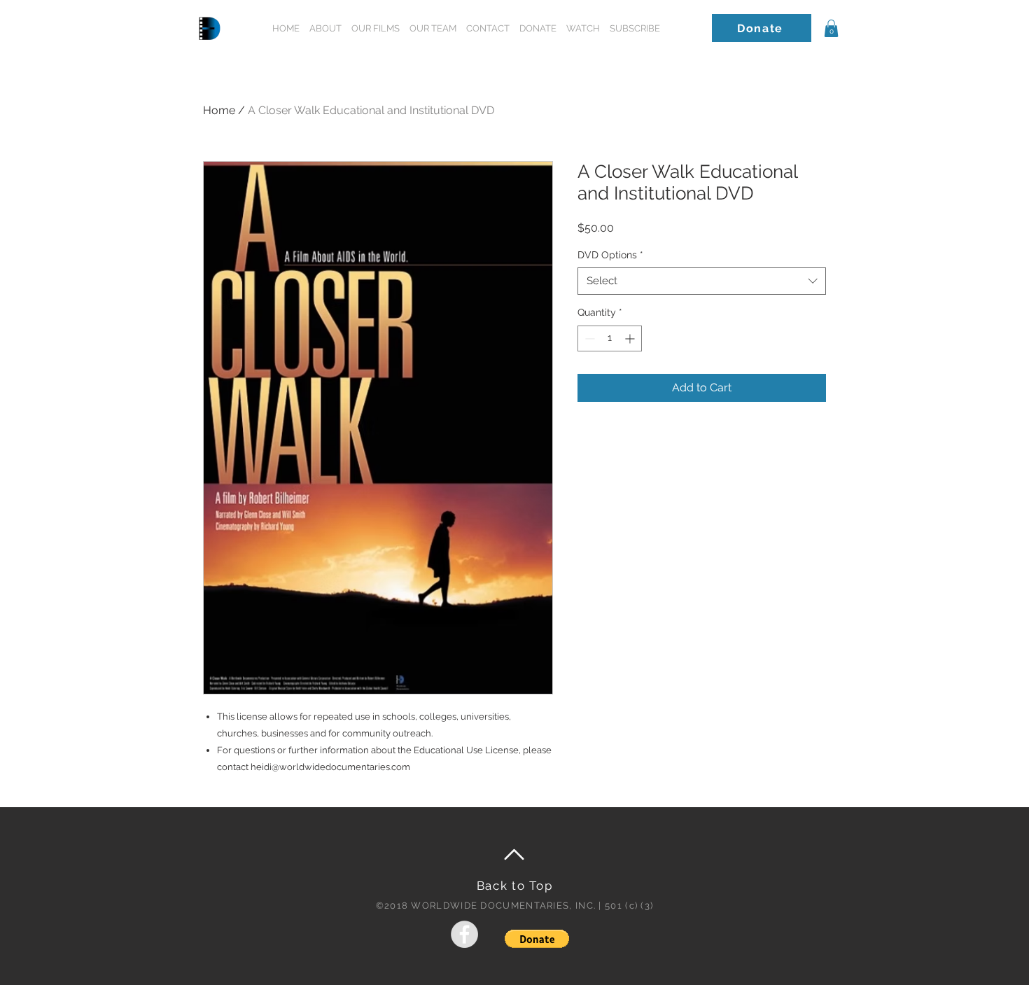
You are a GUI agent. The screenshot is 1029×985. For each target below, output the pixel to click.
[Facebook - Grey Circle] (464, 934)
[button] (635, 28)
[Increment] (631, 338)
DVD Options (610, 254)
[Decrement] (588, 338)
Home (219, 110)
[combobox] (702, 281)
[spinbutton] (609, 338)
